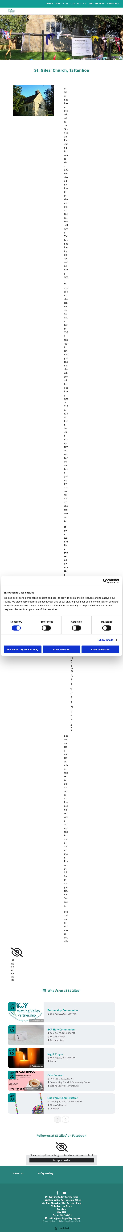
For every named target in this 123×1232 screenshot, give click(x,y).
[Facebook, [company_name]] (57, 1192)
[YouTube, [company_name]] (64, 1192)
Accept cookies (61, 1160)
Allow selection (61, 649)
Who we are (96, 3)
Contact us (77, 3)
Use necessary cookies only (22, 649)
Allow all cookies (100, 649)
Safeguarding (45, 1173)
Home (49, 3)
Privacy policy (49, 1221)
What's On (61, 3)
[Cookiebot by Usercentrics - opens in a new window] (105, 581)
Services (112, 3)
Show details (105, 639)
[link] (78, 3)
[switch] (46, 628)
